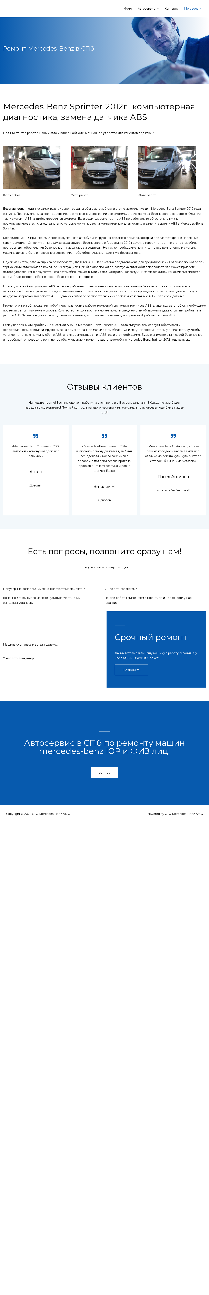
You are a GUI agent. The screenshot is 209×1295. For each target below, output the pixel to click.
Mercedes (191, 8)
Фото (128, 8)
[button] (131, 670)
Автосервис (146, 8)
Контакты (171, 8)
